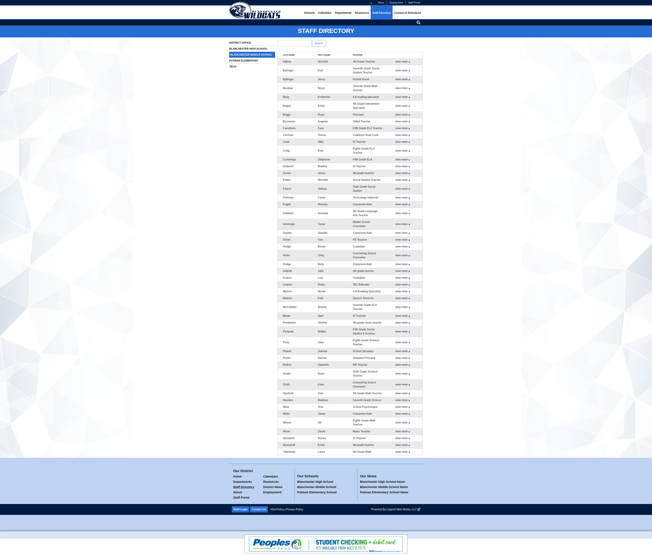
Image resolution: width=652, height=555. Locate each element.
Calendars (324, 12)
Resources (362, 12)
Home (237, 476)
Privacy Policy (294, 509)
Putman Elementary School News (384, 492)
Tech (232, 66)
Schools (309, 12)
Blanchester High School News (382, 481)
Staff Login (240, 509)
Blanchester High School (248, 48)
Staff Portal (414, 2)
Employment (396, 2)
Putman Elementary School (317, 492)
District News (273, 487)
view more (401, 61)
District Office (240, 42)
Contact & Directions (407, 12)
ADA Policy (277, 509)
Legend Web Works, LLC (402, 509)
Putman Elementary (243, 60)
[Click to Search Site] (418, 22)
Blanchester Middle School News (384, 487)
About (381, 2)
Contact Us (259, 509)
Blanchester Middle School (251, 54)
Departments (343, 12)
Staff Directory (381, 12)
